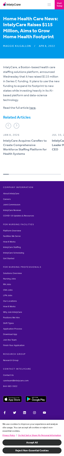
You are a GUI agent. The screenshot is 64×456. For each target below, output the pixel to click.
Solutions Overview (12, 273)
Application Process (12, 328)
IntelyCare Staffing (12, 247)
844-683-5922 (10, 386)
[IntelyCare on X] (14, 413)
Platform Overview (12, 230)
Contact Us (8, 375)
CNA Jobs (8, 290)
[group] (26, 147)
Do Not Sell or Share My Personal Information (39, 435)
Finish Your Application (14, 345)
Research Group (10, 360)
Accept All (32, 442)
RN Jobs (7, 284)
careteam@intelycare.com (16, 380)
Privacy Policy (8, 435)
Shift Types (8, 323)
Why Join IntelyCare (12, 312)
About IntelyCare (11, 193)
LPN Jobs (7, 295)
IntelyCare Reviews (12, 210)
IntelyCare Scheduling (13, 252)
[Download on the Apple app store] (12, 399)
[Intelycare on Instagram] (34, 413)
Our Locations (10, 301)
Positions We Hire (11, 317)
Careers (7, 199)
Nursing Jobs (9, 278)
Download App (10, 334)
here (32, 108)
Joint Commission (11, 204)
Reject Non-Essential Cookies (32, 450)
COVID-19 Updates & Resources (18, 215)
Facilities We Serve (12, 236)
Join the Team (10, 340)
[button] (8, 126)
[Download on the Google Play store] (35, 399)
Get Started (8, 258)
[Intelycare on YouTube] (44, 413)
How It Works (9, 241)
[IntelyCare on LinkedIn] (24, 413)
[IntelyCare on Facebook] (4, 413)
